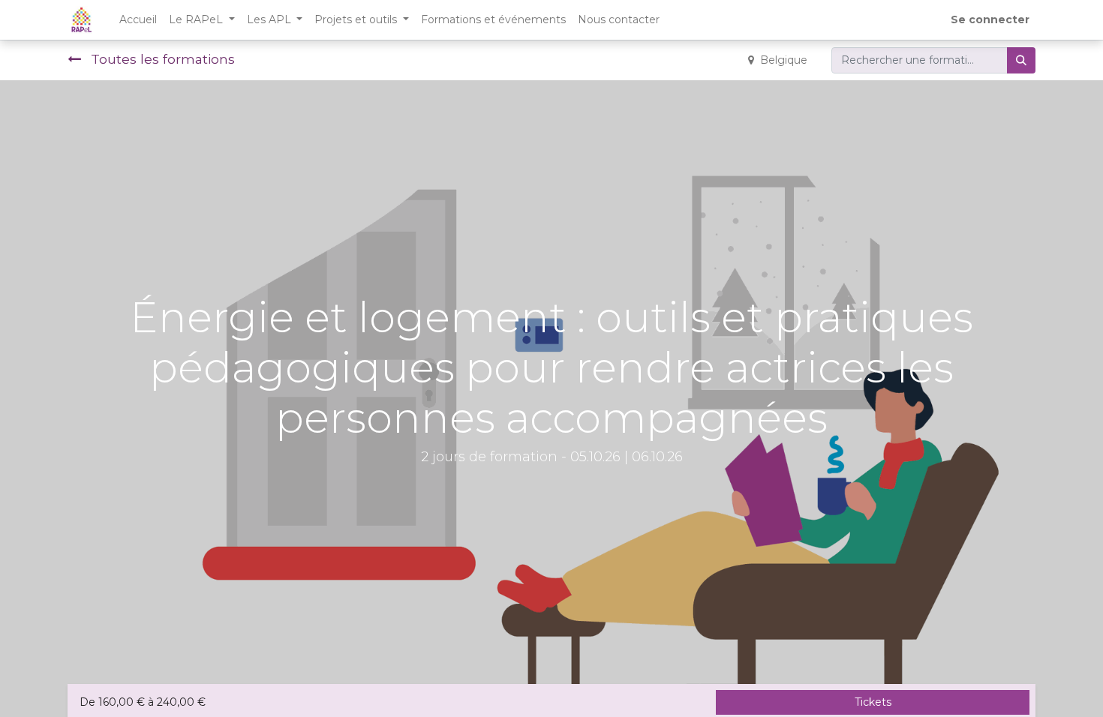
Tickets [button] (873, 702)
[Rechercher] (1021, 60)
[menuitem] (138, 20)
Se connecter (990, 19)
